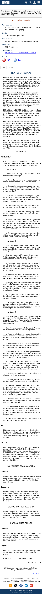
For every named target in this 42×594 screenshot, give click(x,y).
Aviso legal (35, 579)
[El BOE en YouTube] (31, 586)
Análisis (11, 67)
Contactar (6, 579)
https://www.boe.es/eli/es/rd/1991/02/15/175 (20, 53)
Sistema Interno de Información (10, 581)
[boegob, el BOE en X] (15, 586)
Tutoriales (24, 581)
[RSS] (10, 586)
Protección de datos (25, 580)
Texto (4, 67)
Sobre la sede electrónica (18, 579)
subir (37, 573)
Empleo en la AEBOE (34, 581)
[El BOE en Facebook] (21, 586)
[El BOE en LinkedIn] (26, 586)
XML (19, 60)
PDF (8, 60)
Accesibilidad (14, 580)
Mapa (28, 579)
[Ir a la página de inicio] (5, 4)
